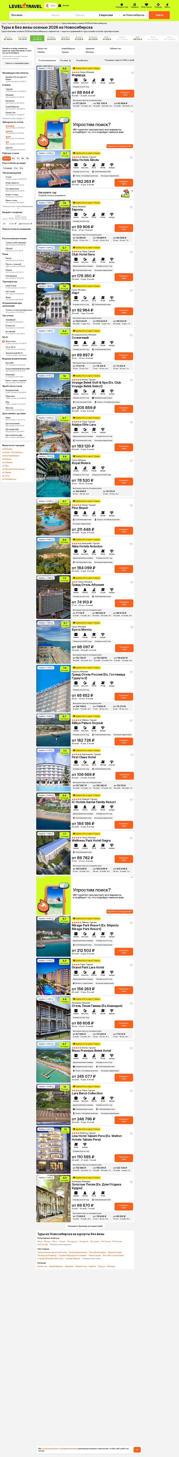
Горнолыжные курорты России (52, 1252)
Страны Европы (72, 1258)
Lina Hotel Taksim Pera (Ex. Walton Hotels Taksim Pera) (97, 1137)
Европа (77, 209)
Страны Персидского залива (72, 1255)
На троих (94, 1241)
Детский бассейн (14, 435)
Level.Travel (11, 286)
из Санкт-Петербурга (12, 452)
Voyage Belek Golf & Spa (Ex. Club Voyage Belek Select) (96, 384)
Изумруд (78, 75)
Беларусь (10, 101)
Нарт (75, 293)
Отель (9, 177)
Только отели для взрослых (19, 310)
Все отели (11, 341)
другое (9, 147)
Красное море (115, 1252)
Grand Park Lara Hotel (88, 967)
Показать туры (125, 93)
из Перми (6, 472)
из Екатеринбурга (10, 456)
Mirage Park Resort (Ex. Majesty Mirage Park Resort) (95, 927)
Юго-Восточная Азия (113, 1255)
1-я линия (7, 168)
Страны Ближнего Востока (50, 1258)
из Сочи (6, 476)
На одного (72, 1241)
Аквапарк (10, 374)
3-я (21, 168)
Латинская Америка (46, 1255)
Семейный (10, 320)
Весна (47, 1241)
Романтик (10, 325)
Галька (9, 270)
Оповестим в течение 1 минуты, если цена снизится (15, 57)
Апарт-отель (12, 194)
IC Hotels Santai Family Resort (94, 802)
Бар (7, 402)
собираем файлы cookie (53, 1448)
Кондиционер (12, 390)
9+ (27, 158)
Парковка (10, 396)
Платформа (11, 276)
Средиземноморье (78, 1252)
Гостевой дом (12, 189)
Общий (9, 248)
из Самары (7, 462)
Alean (8, 297)
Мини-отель (11, 200)
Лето (54, 1241)
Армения (90, 48)
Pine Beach (80, 508)
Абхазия (10, 95)
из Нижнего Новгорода (13, 469)
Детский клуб (12, 429)
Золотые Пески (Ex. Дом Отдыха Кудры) (96, 1186)
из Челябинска (9, 479)
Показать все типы (91, 1258)
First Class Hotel (84, 757)
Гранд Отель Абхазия (88, 585)
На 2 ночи (105, 1241)
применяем (72, 1448)
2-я (15, 168)
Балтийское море (97, 1252)
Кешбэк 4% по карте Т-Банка (17, 78)
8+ (23, 158)
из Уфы (5, 466)
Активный (10, 331)
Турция (9, 89)
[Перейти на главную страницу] (25, 6)
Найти (159, 15)
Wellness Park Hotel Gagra (91, 840)
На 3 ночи (117, 1241)
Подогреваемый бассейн (18, 369)
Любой (6, 158)
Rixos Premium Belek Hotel (91, 1051)
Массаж (9, 408)
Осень (62, 1241)
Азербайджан (12, 107)
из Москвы (7, 449)
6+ (13, 158)
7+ (18, 158)
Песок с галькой (13, 264)
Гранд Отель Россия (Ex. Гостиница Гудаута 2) (98, 676)
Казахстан (10, 112)
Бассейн (10, 363)
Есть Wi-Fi (11, 347)
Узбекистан (115, 48)
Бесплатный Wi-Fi (14, 353)
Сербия (41, 52)
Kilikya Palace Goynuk (87, 723)
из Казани (6, 459)
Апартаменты (12, 183)
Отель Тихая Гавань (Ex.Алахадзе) (97, 1006)
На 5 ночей (42, 1244)
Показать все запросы (60, 1244)
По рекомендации (47, 60)
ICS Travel (10, 291)
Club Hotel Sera (83, 254)
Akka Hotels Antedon (87, 546)
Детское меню (13, 423)
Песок (8, 258)
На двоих (84, 1241)
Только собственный (16, 242)
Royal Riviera (81, 463)
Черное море (94, 1255)
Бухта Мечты (82, 630)
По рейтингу (82, 60)
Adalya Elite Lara (84, 425)
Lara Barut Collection (87, 1093)
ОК (137, 1449)
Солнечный (80, 338)
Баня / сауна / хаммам (16, 380)
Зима (39, 1241)
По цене (64, 60)
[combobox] (29, 15)
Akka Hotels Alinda (85, 160)
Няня (8, 417)
